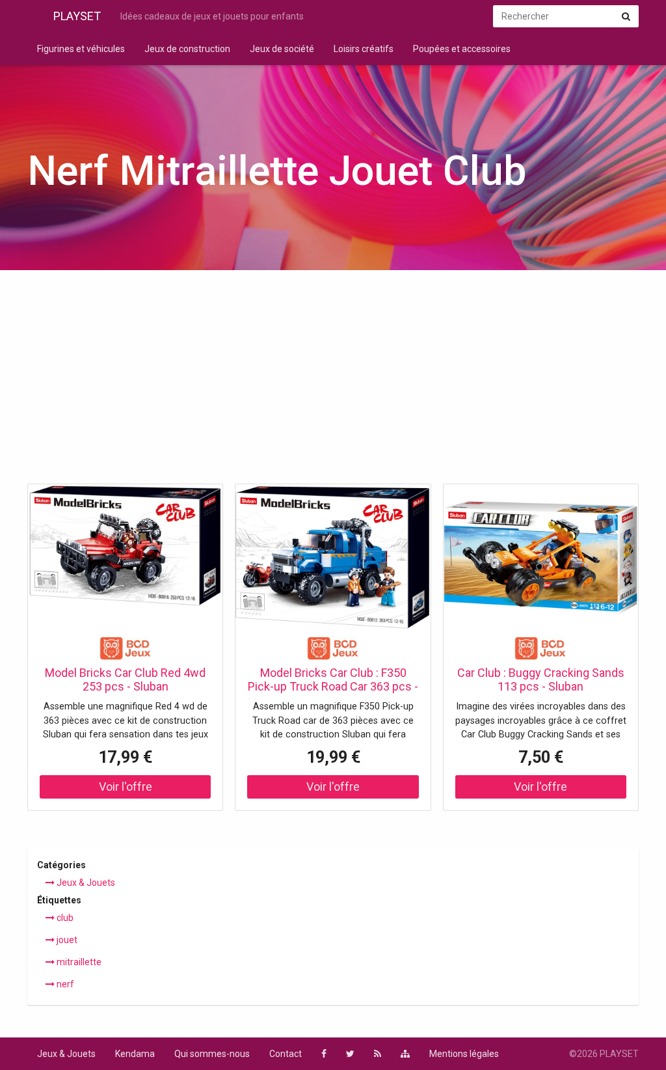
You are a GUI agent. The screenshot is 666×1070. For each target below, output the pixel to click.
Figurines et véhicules (81, 49)
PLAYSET (77, 16)
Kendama (135, 1054)
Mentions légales (464, 1054)
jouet (66, 940)
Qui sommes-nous (212, 1054)
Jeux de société (282, 49)
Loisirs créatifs (363, 49)
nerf (64, 984)
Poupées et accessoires (462, 49)
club (64, 917)
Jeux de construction (187, 49)
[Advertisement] (333, 381)
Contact (285, 1054)
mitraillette (78, 962)
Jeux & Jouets (85, 882)
